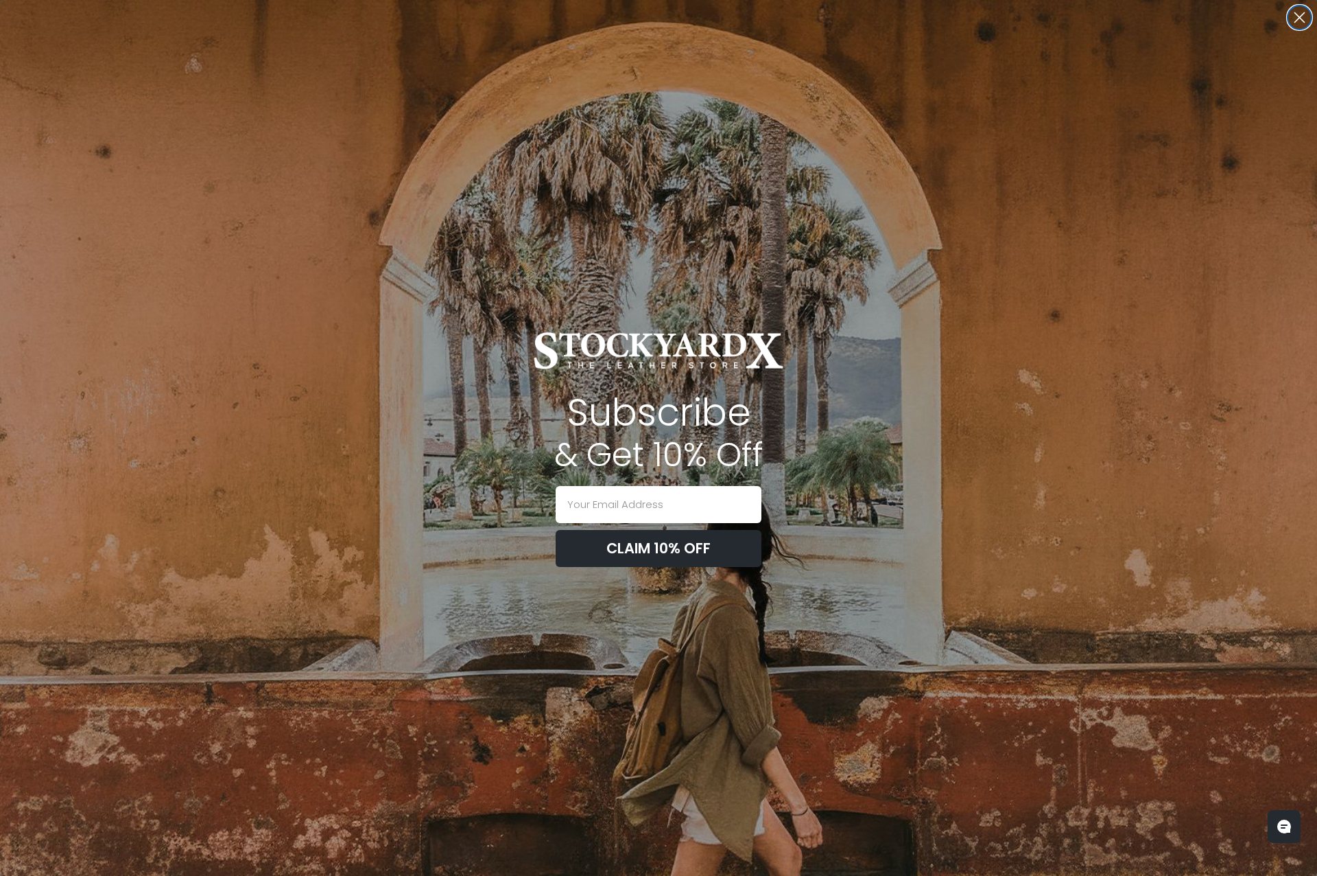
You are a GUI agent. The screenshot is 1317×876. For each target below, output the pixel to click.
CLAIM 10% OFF (658, 548)
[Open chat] (1284, 826)
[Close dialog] (1300, 17)
